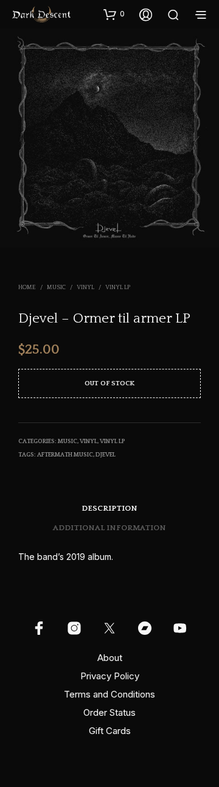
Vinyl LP (117, 287)
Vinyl (85, 287)
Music (56, 287)
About (109, 657)
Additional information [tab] (109, 527)
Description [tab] (109, 508)
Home (27, 287)
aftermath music (65, 455)
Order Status (109, 712)
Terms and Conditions (109, 694)
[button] (114, 14)
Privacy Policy (109, 676)
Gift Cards (110, 730)
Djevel (106, 455)
